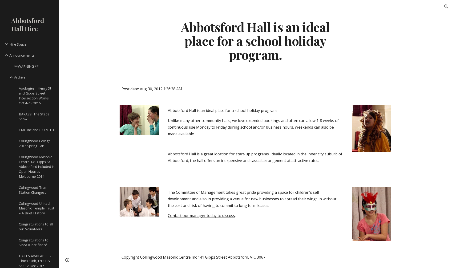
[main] (255, 41)
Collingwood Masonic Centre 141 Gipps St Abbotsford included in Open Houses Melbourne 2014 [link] (37, 166)
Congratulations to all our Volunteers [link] (36, 226)
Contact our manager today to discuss (201, 215)
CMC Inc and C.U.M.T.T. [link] (37, 129)
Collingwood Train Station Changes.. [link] (33, 190)
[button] (446, 6)
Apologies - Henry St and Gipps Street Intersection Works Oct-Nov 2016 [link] (35, 95)
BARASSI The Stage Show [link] (34, 116)
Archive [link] (19, 77)
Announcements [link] (22, 55)
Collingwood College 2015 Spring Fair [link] (35, 143)
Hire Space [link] (17, 44)
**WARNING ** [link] (26, 66)
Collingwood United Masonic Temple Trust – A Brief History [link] (36, 208)
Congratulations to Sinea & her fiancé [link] (33, 242)
